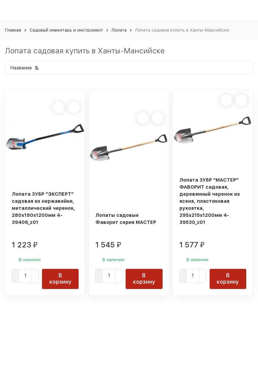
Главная (13, 30)
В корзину (60, 278)
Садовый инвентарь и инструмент (66, 30)
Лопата (119, 30)
